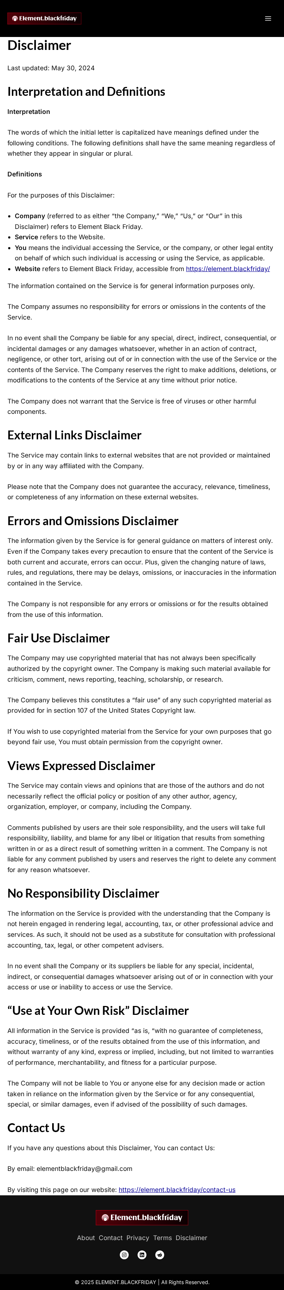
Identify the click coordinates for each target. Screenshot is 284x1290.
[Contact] (111, 1237)
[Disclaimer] (191, 1237)
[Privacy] (137, 1237)
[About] (86, 1237)
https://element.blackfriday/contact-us (177, 1189)
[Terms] (162, 1237)
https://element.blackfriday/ (228, 269)
